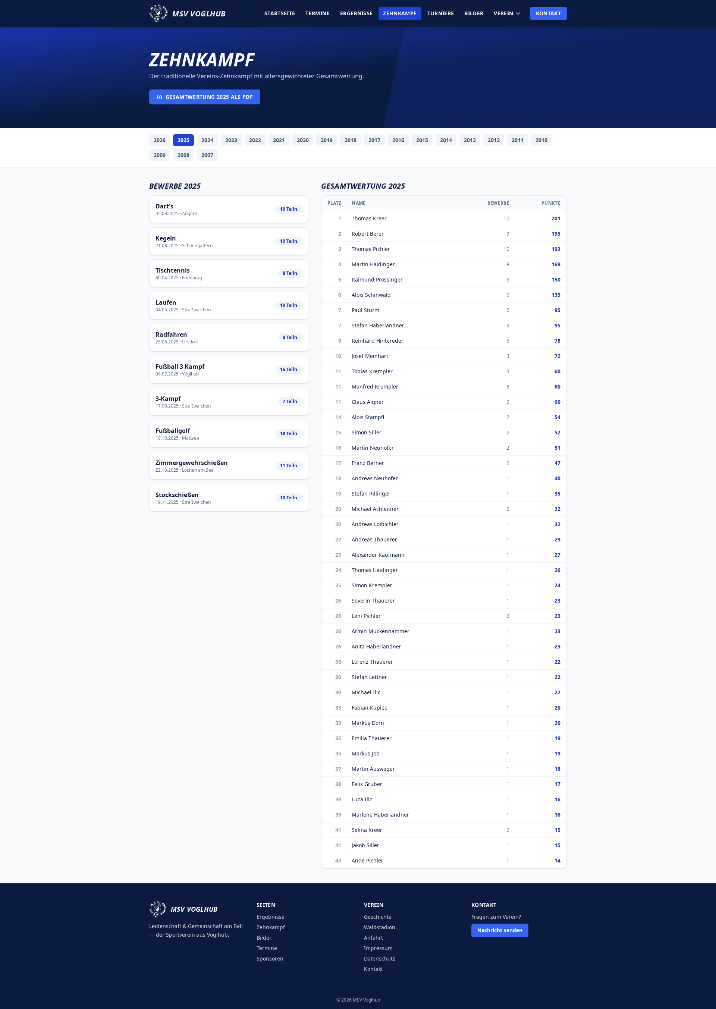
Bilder (473, 13)
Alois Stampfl (368, 417)
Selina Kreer (367, 829)
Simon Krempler (372, 585)
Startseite (279, 13)
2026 (160, 140)
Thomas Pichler (371, 248)
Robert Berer (368, 233)
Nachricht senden (499, 930)
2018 (351, 140)
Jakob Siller (365, 845)
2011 (518, 140)
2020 (303, 140)
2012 (494, 140)
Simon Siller (366, 432)
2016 (398, 140)
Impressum (378, 948)
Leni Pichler (366, 615)
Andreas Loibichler (375, 524)
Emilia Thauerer (372, 738)
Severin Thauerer (373, 600)
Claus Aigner (368, 401)
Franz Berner (368, 462)
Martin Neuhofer (373, 447)
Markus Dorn (368, 722)
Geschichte (378, 916)
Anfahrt (373, 937)
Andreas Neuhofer (375, 478)
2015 (422, 140)
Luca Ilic (362, 799)
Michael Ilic (366, 692)
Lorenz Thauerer (372, 661)
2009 (160, 154)
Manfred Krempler (375, 386)
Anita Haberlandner (376, 646)
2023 (231, 140)
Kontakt (548, 13)
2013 (470, 140)
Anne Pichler (367, 860)
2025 (183, 140)
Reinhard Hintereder (377, 340)
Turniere (440, 13)
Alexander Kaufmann (378, 554)
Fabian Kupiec (369, 707)
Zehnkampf (400, 13)
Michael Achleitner (375, 508)
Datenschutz (379, 958)
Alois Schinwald (371, 294)
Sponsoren (270, 958)
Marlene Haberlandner (380, 814)
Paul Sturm (365, 310)
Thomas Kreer (369, 218)
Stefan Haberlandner (378, 325)
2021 (279, 140)
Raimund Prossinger (377, 279)
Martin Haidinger (373, 264)
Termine (317, 13)
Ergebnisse (356, 13)
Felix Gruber (367, 784)
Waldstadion (379, 927)
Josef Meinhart (370, 355)
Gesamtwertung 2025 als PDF (209, 96)
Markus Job (366, 753)
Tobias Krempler (372, 371)
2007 (207, 154)
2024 (207, 140)
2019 (327, 140)
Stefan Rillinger (371, 493)
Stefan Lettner (369, 676)
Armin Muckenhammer (380, 631)
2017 (374, 140)
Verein (503, 13)
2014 (446, 140)
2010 (541, 140)
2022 (255, 140)
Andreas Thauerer (374, 539)
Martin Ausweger (373, 768)
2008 (183, 154)
